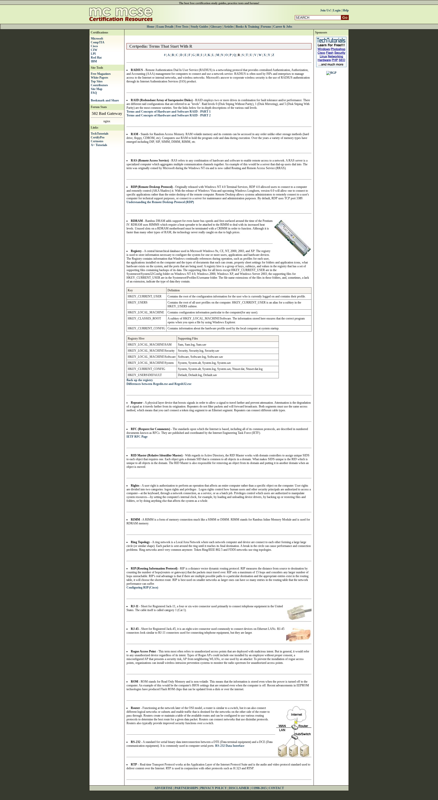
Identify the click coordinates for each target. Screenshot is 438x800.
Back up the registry (139, 380)
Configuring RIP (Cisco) (142, 587)
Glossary (216, 26)
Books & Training (247, 26)
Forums (266, 26)
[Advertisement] (331, 155)
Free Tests (182, 26)
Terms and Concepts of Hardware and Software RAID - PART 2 (168, 115)
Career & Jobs (282, 26)
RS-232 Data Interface (229, 746)
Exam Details (165, 26)
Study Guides (199, 26)
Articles (229, 26)
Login (337, 10)
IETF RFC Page (137, 436)
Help (346, 10)
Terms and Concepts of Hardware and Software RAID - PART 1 (168, 111)
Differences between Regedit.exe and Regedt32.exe (158, 384)
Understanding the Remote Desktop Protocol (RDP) (160, 202)
